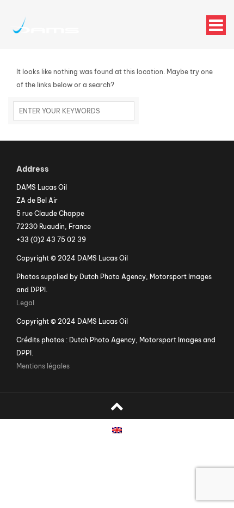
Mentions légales (43, 366)
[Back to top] (117, 406)
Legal (25, 303)
